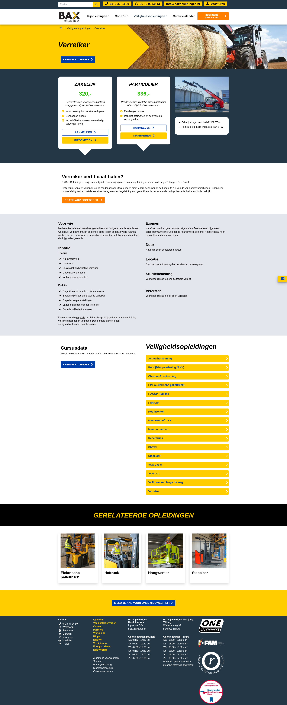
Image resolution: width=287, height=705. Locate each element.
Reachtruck (155, 438)
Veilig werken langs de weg (165, 482)
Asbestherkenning (160, 358)
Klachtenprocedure (103, 668)
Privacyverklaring (102, 664)
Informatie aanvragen (212, 16)
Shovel (152, 447)
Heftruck (153, 402)
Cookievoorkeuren (103, 671)
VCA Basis (155, 464)
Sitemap (97, 661)
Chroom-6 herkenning (162, 376)
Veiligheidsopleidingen (79, 28)
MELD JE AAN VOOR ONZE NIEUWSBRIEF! (142, 602)
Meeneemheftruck (159, 420)
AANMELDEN (84, 132)
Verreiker (154, 491)
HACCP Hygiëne (158, 393)
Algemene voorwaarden (106, 658)
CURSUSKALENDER (76, 59)
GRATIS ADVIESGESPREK (81, 200)
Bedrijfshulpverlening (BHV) (166, 367)
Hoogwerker (156, 411)
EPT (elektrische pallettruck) (166, 385)
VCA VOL (154, 473)
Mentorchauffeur (159, 429)
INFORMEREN (83, 140)
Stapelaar (154, 455)
